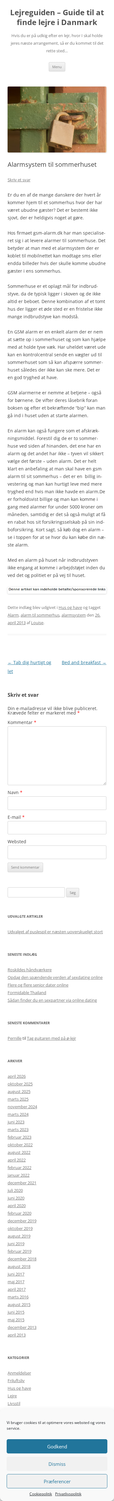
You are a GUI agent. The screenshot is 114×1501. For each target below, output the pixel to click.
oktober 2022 (20, 1145)
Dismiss (57, 1464)
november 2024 (22, 1107)
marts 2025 (18, 1099)
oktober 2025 (20, 1084)
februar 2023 (19, 1137)
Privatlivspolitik (68, 1494)
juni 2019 (16, 1243)
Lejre (12, 1396)
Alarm (13, 615)
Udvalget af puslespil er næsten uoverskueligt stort (55, 932)
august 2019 (19, 1236)
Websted (17, 841)
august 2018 (19, 1266)
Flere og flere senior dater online (38, 985)
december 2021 (22, 1183)
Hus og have (70, 607)
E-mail (16, 817)
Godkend (57, 1446)
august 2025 (19, 1091)
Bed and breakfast (84, 662)
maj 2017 (16, 1281)
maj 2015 (16, 1320)
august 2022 (19, 1152)
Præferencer (57, 1481)
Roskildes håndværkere (30, 970)
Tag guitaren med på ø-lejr (51, 1038)
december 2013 (22, 1327)
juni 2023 (16, 1122)
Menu (57, 66)
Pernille (15, 1038)
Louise (37, 622)
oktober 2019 (20, 1228)
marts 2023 (18, 1129)
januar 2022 (18, 1175)
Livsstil (14, 1403)
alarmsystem (73, 615)
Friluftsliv (16, 1380)
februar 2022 (19, 1167)
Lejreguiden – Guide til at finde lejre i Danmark (57, 17)
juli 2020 (15, 1190)
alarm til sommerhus (40, 615)
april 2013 (17, 1335)
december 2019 (22, 1221)
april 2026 (17, 1076)
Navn (15, 792)
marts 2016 (18, 1297)
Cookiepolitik (40, 1494)
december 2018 (22, 1259)
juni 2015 (16, 1312)
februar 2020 (19, 1213)
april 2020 (17, 1205)
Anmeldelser (19, 1373)
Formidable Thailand (27, 992)
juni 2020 (16, 1198)
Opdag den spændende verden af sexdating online (55, 977)
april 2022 (17, 1160)
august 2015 (19, 1304)
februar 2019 (19, 1251)
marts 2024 (18, 1114)
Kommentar (22, 722)
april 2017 (17, 1289)
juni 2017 (16, 1274)
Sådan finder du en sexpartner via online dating (52, 1000)
